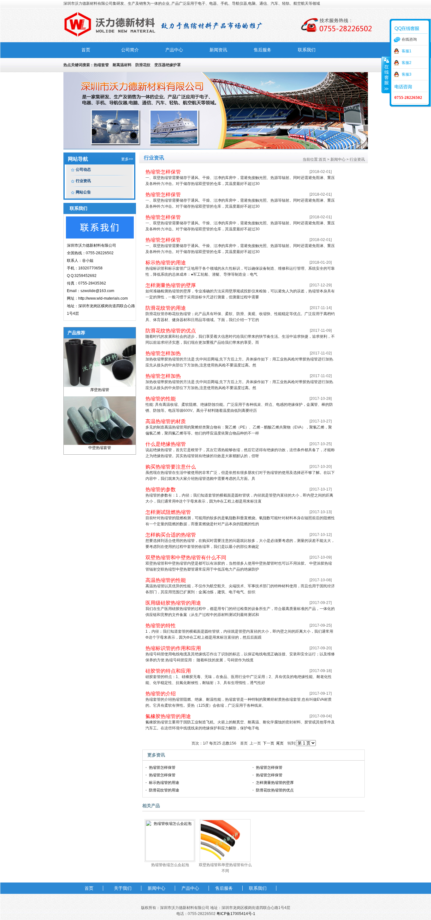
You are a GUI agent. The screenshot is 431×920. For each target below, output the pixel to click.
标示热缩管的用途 (165, 262)
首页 (85, 50)
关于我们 (123, 888)
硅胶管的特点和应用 (168, 671)
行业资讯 (83, 181)
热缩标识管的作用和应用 (173, 648)
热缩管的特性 (160, 625)
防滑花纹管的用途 (165, 308)
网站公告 (83, 192)
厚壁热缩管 (99, 390)
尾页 (280, 743)
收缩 (385, 74)
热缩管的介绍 (160, 693)
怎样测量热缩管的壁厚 (170, 285)
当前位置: (311, 159)
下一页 (268, 743)
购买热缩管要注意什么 (170, 466)
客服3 (406, 74)
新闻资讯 (218, 50)
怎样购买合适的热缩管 (170, 535)
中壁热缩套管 (99, 448)
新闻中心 (156, 888)
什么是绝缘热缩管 (165, 444)
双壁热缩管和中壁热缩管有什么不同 (185, 557)
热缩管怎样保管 (163, 172)
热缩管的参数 (160, 489)
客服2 (406, 62)
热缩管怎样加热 (163, 353)
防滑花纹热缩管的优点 (170, 330)
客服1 (406, 51)
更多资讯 (156, 754)
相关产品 (151, 805)
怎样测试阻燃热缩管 (168, 512)
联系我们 (307, 50)
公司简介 (130, 50)
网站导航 (78, 159)
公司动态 (83, 169)
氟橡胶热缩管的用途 (168, 716)
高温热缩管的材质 (165, 421)
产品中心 (174, 50)
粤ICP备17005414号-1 (235, 913)
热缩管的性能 (160, 398)
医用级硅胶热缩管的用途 (173, 603)
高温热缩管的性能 (165, 580)
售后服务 (262, 50)
